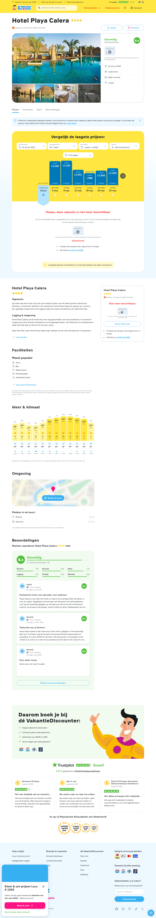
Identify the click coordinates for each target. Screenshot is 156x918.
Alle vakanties (90, 8)
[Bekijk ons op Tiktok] (136, 909)
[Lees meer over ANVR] (139, 2)
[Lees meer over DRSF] (40, 749)
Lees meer (71, 123)
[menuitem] (121, 66)
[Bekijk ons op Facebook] (116, 909)
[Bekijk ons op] (123, 909)
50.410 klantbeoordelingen (87, 771)
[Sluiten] (43, 886)
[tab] (15, 109)
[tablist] (78, 109)
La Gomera (27, 28)
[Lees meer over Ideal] (34, 749)
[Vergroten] (95, 78)
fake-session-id (149, 699)
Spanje (18, 28)
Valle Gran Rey (39, 28)
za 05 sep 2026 (76, 250)
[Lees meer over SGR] (142, 2)
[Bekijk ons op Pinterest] (129, 909)
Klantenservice (112, 8)
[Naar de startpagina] (22, 8)
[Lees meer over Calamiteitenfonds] (129, 871)
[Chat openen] (151, 913)
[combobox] (56, 8)
